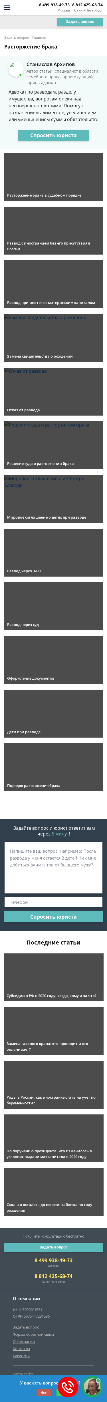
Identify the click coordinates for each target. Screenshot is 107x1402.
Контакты (21, 1348)
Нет (44, 1392)
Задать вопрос (80, 21)
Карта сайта (23, 1373)
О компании (24, 1341)
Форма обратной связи (33, 1334)
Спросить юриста (53, 135)
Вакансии (21, 1355)
